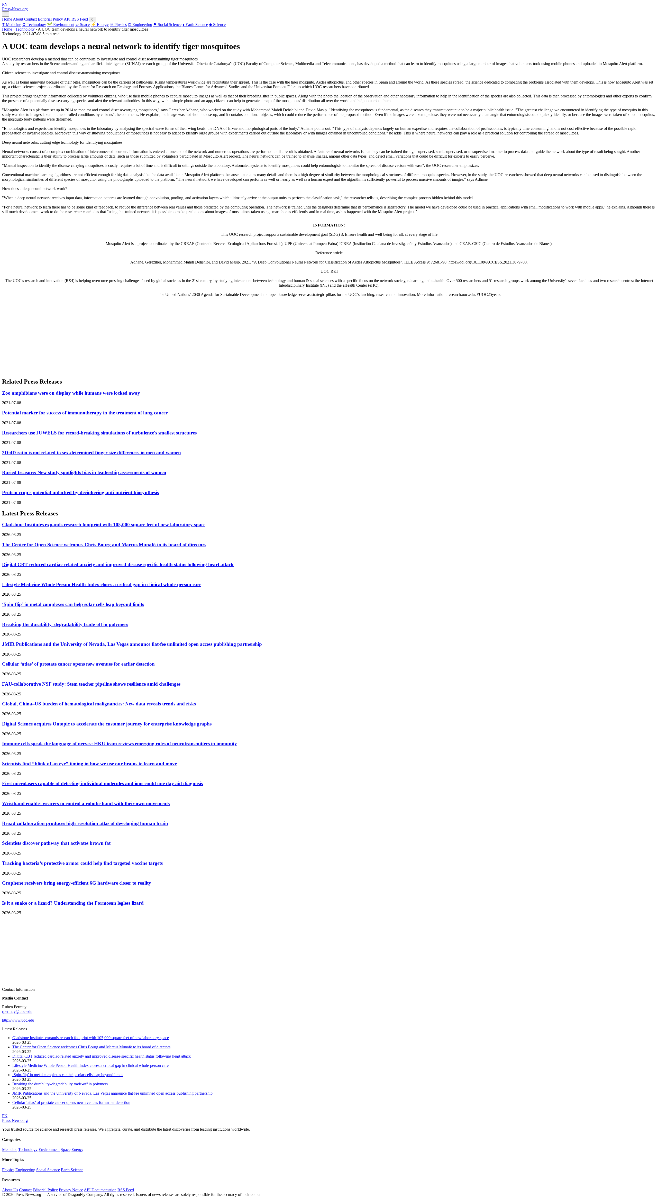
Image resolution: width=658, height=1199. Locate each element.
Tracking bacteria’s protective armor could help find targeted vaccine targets (82, 863)
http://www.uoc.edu (18, 1020)
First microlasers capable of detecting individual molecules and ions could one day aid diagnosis (102, 783)
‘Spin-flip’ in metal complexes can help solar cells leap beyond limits (73, 604)
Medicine (11, 24)
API (67, 19)
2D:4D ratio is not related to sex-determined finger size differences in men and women (91, 452)
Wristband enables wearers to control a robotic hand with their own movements (86, 803)
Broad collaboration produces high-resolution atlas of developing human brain (85, 823)
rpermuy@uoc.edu (17, 1011)
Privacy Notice (71, 1190)
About (18, 19)
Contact (30, 19)
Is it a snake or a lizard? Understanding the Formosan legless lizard (73, 903)
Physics (118, 24)
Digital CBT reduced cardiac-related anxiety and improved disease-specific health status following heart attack (118, 564)
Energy (100, 24)
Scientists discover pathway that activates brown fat (56, 843)
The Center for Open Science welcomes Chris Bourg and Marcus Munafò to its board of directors (104, 544)
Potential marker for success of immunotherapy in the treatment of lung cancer (85, 412)
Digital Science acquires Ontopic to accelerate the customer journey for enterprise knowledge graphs (107, 723)
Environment (60, 24)
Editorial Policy (50, 19)
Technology (34, 24)
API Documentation (100, 1190)
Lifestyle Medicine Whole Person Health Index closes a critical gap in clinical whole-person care (101, 584)
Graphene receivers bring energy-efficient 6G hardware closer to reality (76, 883)
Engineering (140, 24)
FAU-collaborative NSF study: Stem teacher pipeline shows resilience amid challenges (91, 684)
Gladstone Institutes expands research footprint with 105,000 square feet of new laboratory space (103, 524)
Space (82, 24)
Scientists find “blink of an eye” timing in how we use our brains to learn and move (89, 763)
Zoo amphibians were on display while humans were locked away (71, 393)
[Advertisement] (156, 337)
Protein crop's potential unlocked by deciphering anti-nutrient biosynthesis (80, 492)
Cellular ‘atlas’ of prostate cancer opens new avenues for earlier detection (78, 664)
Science (217, 24)
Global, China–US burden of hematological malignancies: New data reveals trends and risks (99, 703)
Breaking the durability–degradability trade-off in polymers (65, 624)
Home (7, 19)
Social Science (167, 24)
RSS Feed (79, 19)
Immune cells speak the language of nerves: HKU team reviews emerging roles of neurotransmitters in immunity (119, 743)
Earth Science (195, 24)
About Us (10, 1190)
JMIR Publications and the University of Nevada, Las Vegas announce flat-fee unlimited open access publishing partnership (132, 644)
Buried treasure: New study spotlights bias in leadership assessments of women (84, 472)
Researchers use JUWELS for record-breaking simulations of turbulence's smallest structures (99, 432)
